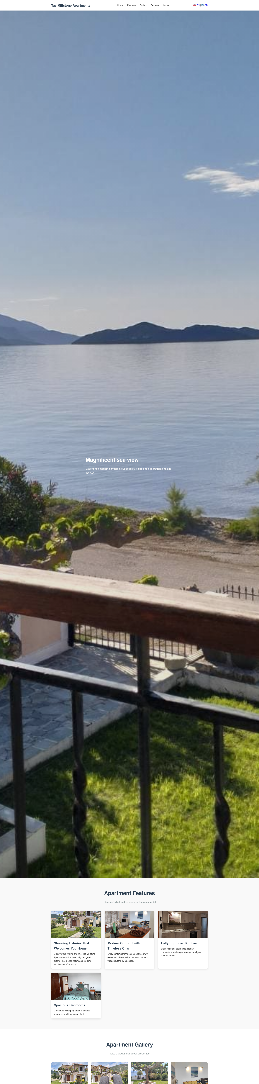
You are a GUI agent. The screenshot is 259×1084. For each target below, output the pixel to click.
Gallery (143, 5)
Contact (167, 5)
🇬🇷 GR (204, 5)
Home (120, 5)
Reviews (155, 5)
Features (131, 5)
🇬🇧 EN (196, 5)
